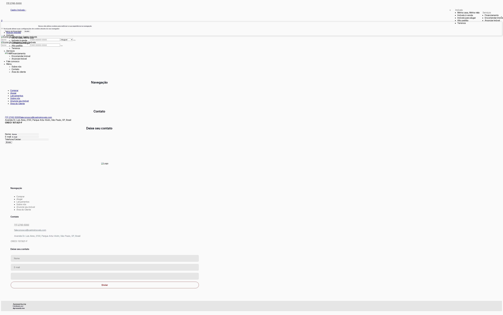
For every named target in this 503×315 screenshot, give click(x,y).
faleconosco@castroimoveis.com (36, 117)
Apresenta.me (19, 304)
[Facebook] (105, 177)
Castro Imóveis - (18, 10)
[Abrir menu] (2, 27)
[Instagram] (105, 179)
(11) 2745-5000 (14, 3)
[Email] (99, 75)
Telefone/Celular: (13, 139)
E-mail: (8, 136)
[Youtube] (105, 181)
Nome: (8, 134)
